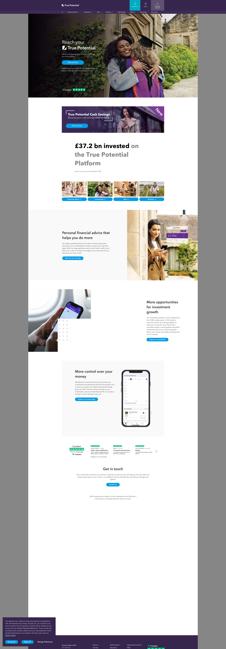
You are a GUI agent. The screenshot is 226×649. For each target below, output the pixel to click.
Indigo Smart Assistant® (134, 645)
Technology (143, 12)
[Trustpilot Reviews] (73, 89)
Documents (154, 12)
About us (96, 645)
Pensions (108, 12)
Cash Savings (121, 12)
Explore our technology (86, 399)
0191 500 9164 (66, 647)
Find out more (73, 62)
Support (132, 12)
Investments (87, 12)
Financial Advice (72, 12)
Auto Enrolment (115, 645)
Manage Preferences (45, 642)
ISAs (98, 12)
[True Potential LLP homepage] (70, 5)
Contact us (113, 485)
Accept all (11, 642)
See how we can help (73, 258)
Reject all (27, 642)
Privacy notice (10, 635)
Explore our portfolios (157, 340)
